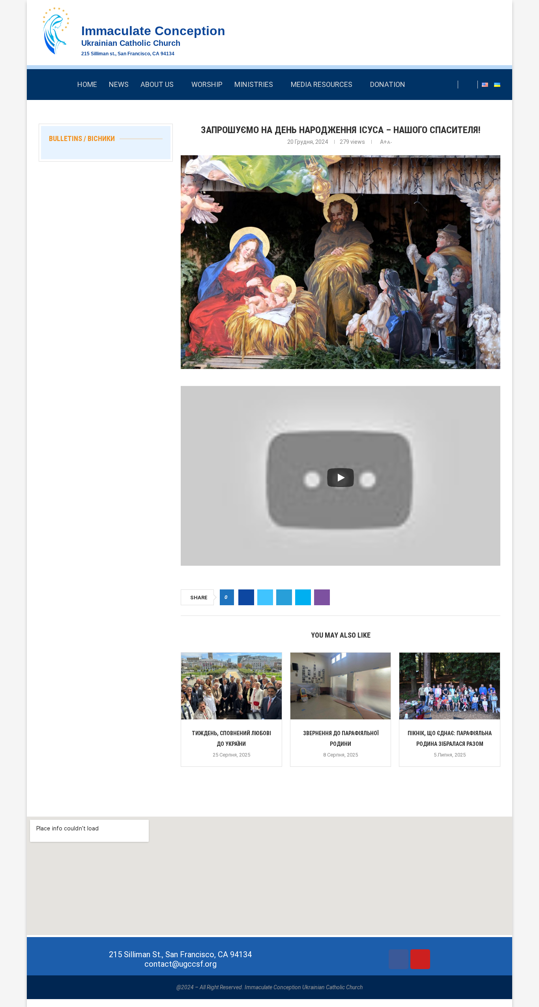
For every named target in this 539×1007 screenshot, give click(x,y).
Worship (207, 84)
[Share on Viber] (322, 597)
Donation (387, 84)
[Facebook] (469, 84)
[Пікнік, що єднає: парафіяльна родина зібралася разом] (449, 686)
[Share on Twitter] (265, 597)
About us (157, 84)
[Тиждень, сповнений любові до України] (231, 686)
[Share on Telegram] (284, 597)
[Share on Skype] (303, 597)
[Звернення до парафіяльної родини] (340, 686)
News (119, 84)
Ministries (253, 84)
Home (87, 84)
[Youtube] (420, 959)
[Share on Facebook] (246, 597)
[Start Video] (340, 478)
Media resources (321, 84)
